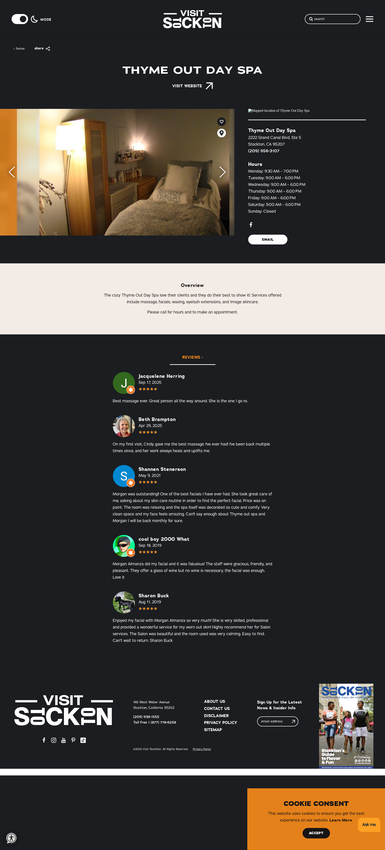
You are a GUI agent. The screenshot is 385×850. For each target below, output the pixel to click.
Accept (316, 833)
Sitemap (213, 729)
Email (268, 239)
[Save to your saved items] (221, 121)
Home (20, 48)
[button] (369, 825)
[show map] (221, 133)
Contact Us (217, 708)
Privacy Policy (220, 722)
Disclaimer (216, 715)
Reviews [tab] (191, 357)
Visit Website (187, 86)
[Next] (222, 172)
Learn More (341, 820)
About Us (214, 701)
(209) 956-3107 (263, 151)
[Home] (63, 710)
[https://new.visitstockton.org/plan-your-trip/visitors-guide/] (346, 726)
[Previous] (11, 172)
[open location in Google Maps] (307, 110)
